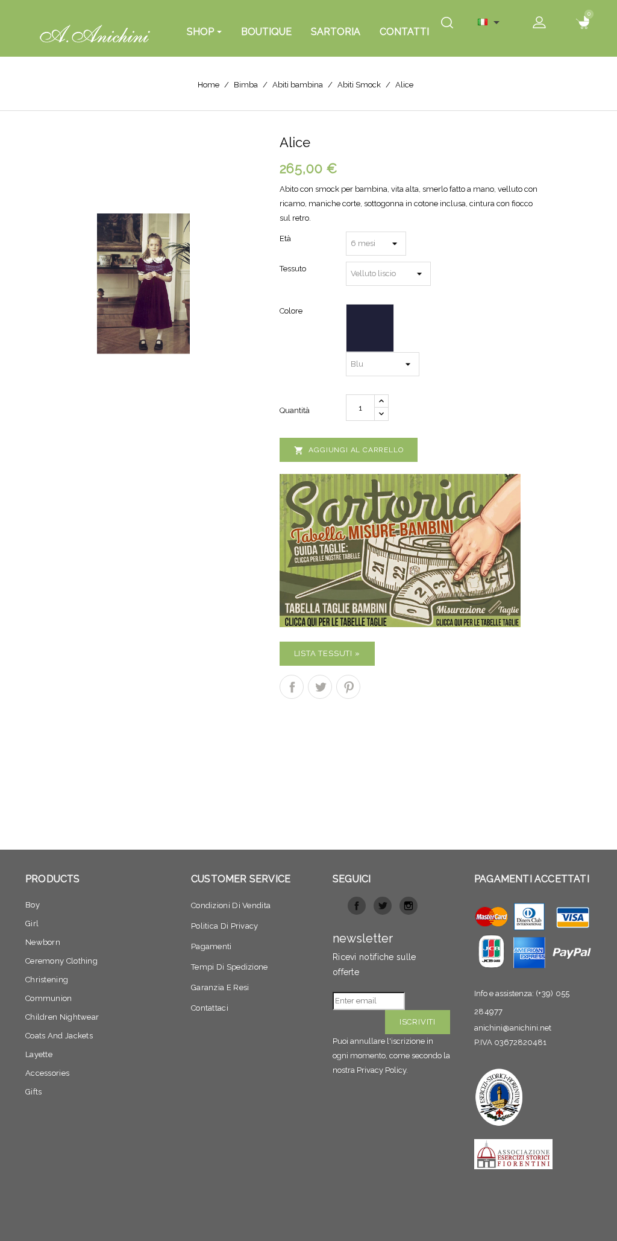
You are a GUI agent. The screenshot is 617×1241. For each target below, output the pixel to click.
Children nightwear (62, 1017)
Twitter (383, 906)
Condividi (291, 686)
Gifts (33, 1091)
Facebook (357, 906)
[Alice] (143, 283)
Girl (32, 923)
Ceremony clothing (61, 960)
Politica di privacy (224, 925)
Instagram (408, 906)
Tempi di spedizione (229, 966)
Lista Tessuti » (327, 653)
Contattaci (209, 1007)
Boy (32, 904)
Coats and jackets (59, 1035)
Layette (38, 1054)
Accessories (47, 1073)
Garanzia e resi (220, 987)
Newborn (42, 942)
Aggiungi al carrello (349, 450)
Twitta (319, 686)
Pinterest (348, 686)
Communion (48, 998)
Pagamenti (211, 946)
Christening (46, 979)
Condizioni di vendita (231, 905)
